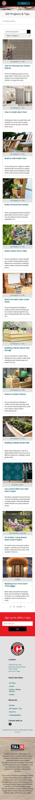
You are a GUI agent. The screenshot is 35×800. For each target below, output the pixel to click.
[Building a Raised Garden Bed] (17, 426)
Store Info (12, 671)
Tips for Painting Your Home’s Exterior (17, 67)
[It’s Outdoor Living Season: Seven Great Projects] (17, 521)
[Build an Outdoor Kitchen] (17, 378)
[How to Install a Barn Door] (17, 96)
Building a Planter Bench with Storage (17, 349)
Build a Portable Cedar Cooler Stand (17, 300)
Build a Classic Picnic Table (16, 251)
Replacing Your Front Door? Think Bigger (16, 584)
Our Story (12, 683)
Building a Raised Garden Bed (17, 442)
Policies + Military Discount (15, 690)
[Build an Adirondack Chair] (17, 142)
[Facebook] (10, 724)
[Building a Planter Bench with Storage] (17, 332)
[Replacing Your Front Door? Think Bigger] (17, 567)
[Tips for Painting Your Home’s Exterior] (17, 49)
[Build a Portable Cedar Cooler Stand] (17, 283)
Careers (11, 686)
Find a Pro (12, 712)
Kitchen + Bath (17, 485)
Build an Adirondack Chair (15, 158)
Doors (17, 580)
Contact (11, 695)
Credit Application (15, 715)
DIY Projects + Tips (17, 62)
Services (11, 705)
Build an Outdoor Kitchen (15, 394)
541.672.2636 (13, 669)
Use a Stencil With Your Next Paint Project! (17, 490)
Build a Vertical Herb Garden (17, 204)
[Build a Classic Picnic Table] (17, 235)
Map (18, 671)
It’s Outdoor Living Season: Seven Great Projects (16, 538)
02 (14, 607)
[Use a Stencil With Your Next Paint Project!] (17, 473)
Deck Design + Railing (17, 533)
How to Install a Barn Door (16, 112)
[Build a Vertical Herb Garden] (17, 188)
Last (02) (19, 607)
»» (24, 607)
